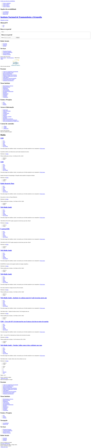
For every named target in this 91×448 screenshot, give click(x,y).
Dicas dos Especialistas (7, 73)
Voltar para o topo (4, 378)
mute (4, 144)
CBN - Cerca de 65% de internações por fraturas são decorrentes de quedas (24, 321)
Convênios (5, 114)
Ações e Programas (7, 111)
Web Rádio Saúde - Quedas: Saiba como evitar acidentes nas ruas (21, 345)
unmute (4, 145)
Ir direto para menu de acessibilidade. (7, 1)
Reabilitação (5, 88)
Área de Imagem (6, 90)
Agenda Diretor (6, 113)
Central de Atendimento (7, 52)
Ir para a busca (6, 5)
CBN (2, 138)
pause (4, 141)
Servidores (5, 117)
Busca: (2, 37)
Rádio (7, 153)
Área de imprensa (6, 53)
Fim (4, 373)
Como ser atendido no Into (8, 72)
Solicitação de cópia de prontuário (9, 78)
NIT (4, 102)
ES (3, 26)
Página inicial (3, 57)
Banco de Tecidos (6, 86)
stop (4, 143)
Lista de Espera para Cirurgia (8, 79)
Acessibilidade (6, 11)
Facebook (5, 438)
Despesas (5, 115)
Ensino (4, 103)
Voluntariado (5, 97)
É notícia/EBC (5, 229)
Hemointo (5, 92)
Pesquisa (4, 104)
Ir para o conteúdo (7, 3)
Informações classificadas (8, 118)
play (4, 140)
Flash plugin (42, 148)
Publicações (5, 128)
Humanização (5, 93)
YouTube (5, 440)
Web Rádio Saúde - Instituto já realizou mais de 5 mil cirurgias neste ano (23, 298)
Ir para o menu (6, 4)
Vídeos (4, 126)
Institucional (5, 109)
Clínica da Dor (6, 89)
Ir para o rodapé (6, 6)
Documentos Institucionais (8, 91)
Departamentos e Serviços (8, 85)
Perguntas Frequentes (7, 51)
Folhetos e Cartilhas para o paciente (10, 76)
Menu (1, 58)
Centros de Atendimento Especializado (10, 71)
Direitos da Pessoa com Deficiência (10, 74)
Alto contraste (5, 12)
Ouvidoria (5, 95)
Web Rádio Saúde (6, 207)
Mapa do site (5, 14)
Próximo (4, 371)
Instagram (5, 439)
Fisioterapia (5, 94)
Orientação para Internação (8, 80)
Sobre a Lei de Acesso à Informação (10, 119)
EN (3, 25)
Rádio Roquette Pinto (7, 183)
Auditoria (5, 112)
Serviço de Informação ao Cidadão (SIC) (11, 121)
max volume (5, 146)
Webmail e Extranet (7, 54)
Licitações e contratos (7, 116)
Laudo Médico (6, 77)
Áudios (5, 127)
